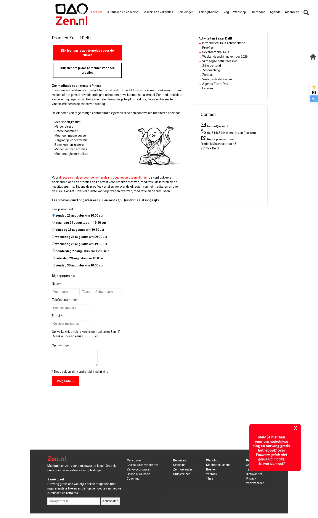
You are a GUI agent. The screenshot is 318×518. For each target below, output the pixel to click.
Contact (208, 114)
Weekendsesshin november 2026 (223, 56)
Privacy (251, 478)
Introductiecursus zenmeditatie (222, 43)
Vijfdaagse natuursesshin (218, 61)
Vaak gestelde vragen (215, 79)
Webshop (239, 12)
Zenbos (206, 74)
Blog (226, 12)
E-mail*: (57, 315)
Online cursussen (138, 474)
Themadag (257, 12)
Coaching (133, 478)
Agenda (275, 12)
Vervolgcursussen (139, 469)
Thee (209, 478)
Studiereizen (182, 474)
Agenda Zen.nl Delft (214, 84)
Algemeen (292, 12)
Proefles (206, 47)
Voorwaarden (255, 483)
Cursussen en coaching (122, 12)
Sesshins (179, 465)
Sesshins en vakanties (158, 12)
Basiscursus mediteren (142, 465)
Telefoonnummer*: (65, 299)
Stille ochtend (210, 65)
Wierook (211, 474)
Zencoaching (209, 70)
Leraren (206, 88)
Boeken (211, 469)
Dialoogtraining (208, 12)
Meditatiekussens (218, 465)
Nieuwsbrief (254, 474)
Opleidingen (185, 12)
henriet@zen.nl (217, 126)
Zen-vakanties (183, 469)
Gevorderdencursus (214, 52)
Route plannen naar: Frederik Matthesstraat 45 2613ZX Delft (218, 144)
